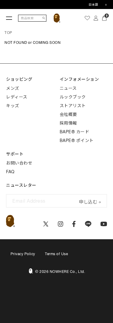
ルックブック (73, 97)
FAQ (10, 171)
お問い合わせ (19, 163)
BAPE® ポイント (77, 140)
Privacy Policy (23, 254)
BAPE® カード (74, 131)
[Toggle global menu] (9, 18)
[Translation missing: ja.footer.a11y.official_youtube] (103, 224)
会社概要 (68, 114)
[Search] (43, 18)
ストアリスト (73, 105)
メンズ (12, 88)
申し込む (88, 201)
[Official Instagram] (60, 224)
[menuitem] (87, 18)
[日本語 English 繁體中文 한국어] (97, 4)
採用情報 (68, 123)
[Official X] (46, 224)
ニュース (68, 88)
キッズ (12, 105)
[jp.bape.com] (57, 18)
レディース (16, 97)
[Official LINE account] (88, 224)
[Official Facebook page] (74, 224)
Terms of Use (56, 254)
